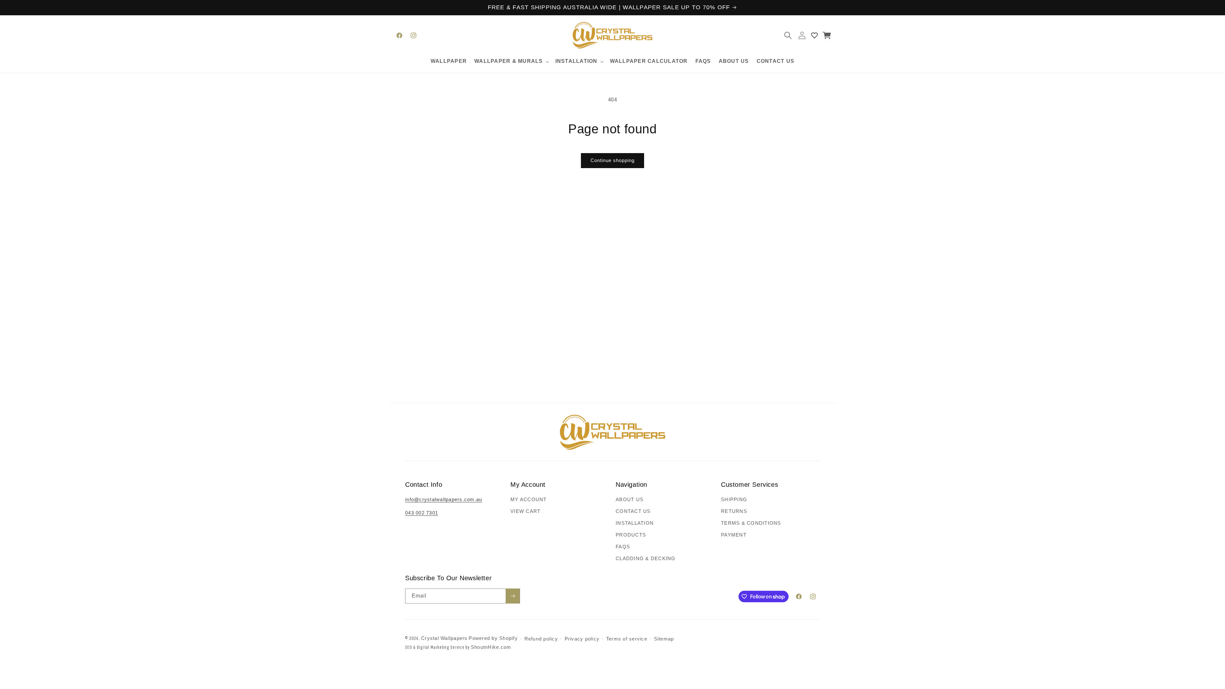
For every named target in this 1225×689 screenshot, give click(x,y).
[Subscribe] (513, 596)
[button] (511, 61)
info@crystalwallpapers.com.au (443, 499)
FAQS (623, 546)
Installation (635, 523)
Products (631, 534)
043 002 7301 (421, 512)
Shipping (734, 499)
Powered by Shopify (493, 638)
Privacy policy (582, 638)
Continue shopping (612, 160)
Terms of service (626, 638)
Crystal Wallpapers (444, 638)
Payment (733, 534)
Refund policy (541, 638)
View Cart (525, 511)
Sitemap (664, 638)
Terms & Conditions (751, 523)
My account (528, 499)
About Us (629, 499)
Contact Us (633, 511)
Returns (734, 511)
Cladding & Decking (646, 558)
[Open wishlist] (814, 35)
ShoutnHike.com (491, 647)
